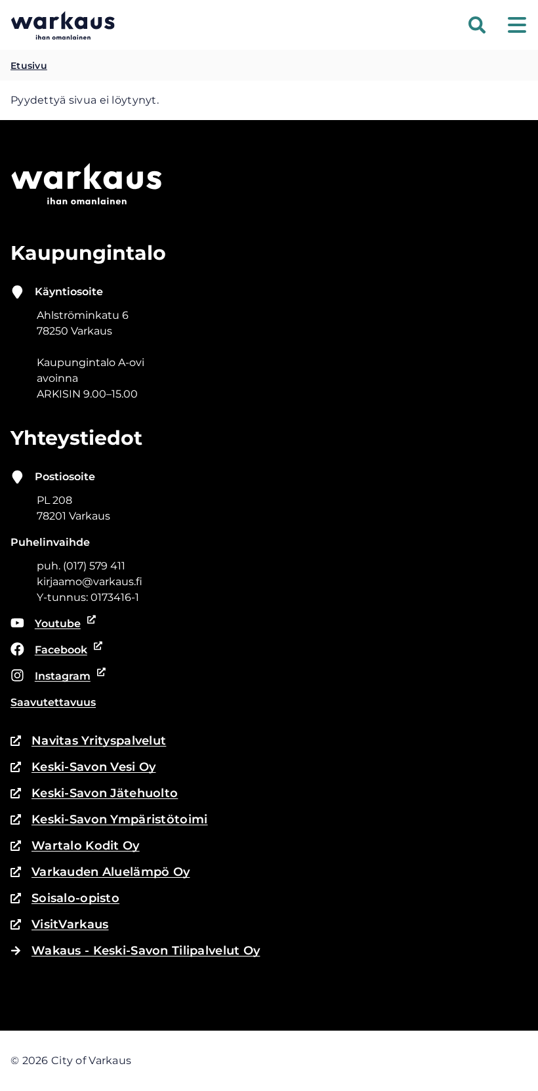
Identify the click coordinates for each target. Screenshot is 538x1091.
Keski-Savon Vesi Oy (82, 768)
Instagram (54, 677)
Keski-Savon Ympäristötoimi (109, 820)
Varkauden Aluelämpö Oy (100, 873)
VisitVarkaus (59, 925)
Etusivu (28, 66)
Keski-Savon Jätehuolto (94, 794)
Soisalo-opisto (64, 899)
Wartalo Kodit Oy (75, 846)
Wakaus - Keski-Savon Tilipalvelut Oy (145, 950)
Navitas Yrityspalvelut (88, 741)
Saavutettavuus (53, 702)
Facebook (54, 651)
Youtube (53, 624)
